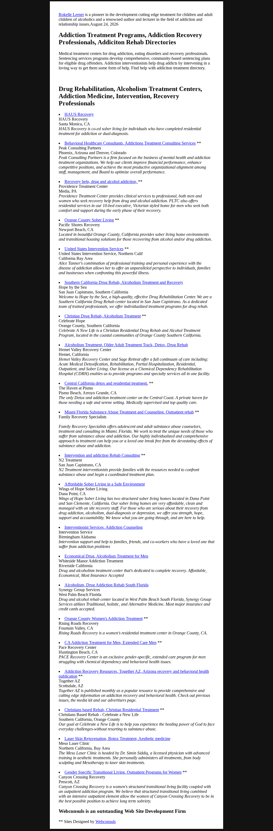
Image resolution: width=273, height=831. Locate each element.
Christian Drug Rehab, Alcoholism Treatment (103, 316)
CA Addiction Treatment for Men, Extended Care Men (110, 642)
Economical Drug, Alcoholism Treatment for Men (106, 556)
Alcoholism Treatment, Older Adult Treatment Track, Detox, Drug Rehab (126, 345)
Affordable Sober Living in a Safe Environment (105, 484)
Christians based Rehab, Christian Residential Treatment (112, 709)
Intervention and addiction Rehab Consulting (102, 455)
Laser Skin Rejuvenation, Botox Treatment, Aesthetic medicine (117, 738)
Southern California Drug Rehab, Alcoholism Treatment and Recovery (124, 282)
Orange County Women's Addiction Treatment (104, 618)
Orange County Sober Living (89, 220)
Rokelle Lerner (71, 14)
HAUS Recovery (79, 114)
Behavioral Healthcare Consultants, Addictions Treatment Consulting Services (130, 143)
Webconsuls (105, 821)
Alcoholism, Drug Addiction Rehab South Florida (106, 585)
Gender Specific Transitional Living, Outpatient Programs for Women (123, 772)
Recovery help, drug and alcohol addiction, (101, 181)
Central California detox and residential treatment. (106, 383)
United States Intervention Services (94, 248)
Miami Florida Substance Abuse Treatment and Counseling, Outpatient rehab (129, 412)
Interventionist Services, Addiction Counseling (104, 527)
